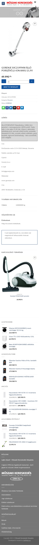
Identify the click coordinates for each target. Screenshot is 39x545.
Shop (24, 10)
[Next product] (17, 13)
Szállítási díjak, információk (11, 528)
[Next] (9, 59)
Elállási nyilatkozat (8, 502)
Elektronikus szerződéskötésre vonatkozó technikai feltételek (19, 507)
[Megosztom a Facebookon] (7, 107)
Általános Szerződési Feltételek (12, 491)
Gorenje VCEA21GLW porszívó (19, 296)
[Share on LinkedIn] (22, 107)
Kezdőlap (16, 10)
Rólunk (4, 520)
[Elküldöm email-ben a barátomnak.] (14, 107)
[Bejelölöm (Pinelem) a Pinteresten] (18, 107)
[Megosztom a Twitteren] (10, 107)
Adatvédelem (6, 495)
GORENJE (9, 103)
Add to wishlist (11, 87)
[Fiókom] (36, 6)
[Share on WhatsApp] (3, 107)
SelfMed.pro (27, 540)
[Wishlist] (35, 2)
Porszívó (10, 100)
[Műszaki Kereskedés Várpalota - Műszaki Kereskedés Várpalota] (20, 3)
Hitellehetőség (7, 532)
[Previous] (3, 59)
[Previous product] (21, 13)
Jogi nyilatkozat (7, 498)
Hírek (3, 524)
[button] (3, 3)
